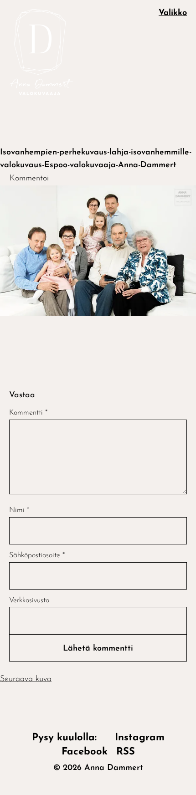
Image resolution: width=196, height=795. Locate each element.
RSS (125, 752)
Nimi (19, 510)
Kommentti (28, 412)
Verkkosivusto (29, 600)
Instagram (140, 738)
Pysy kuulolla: (69, 738)
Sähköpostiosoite (37, 555)
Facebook (85, 752)
